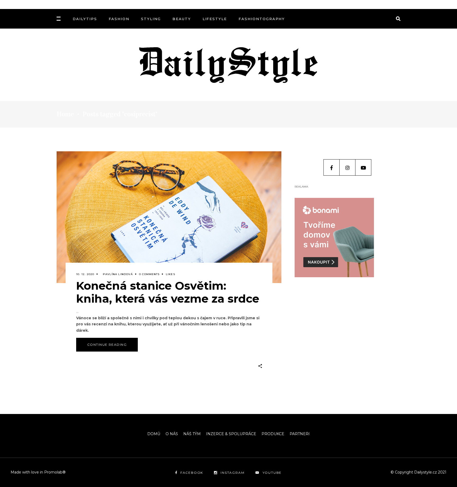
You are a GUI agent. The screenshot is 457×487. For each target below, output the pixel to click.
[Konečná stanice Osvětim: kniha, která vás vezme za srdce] (169, 217)
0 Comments (149, 274)
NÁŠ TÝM (192, 433)
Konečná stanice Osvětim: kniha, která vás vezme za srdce (167, 292)
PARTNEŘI (300, 433)
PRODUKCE (273, 433)
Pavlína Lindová (118, 274)
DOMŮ (153, 433)
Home (65, 114)
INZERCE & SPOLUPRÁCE (231, 433)
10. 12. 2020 (85, 274)
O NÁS (172, 433)
